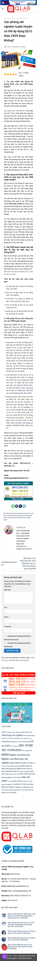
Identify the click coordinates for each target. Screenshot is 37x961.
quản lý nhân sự (13, 774)
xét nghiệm (16, 787)
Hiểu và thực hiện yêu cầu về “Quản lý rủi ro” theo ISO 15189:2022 (21, 939)
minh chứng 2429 (27, 750)
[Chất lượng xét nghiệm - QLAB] (18, 8)
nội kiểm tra (31, 763)
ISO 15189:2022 (11, 750)
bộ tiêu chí (19, 732)
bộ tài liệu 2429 (27, 732)
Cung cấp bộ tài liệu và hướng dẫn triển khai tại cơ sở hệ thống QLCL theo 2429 (19, 390)
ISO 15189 (26, 745)
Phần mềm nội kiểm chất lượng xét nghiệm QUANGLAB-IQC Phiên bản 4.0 (19, 425)
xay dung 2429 (11, 517)
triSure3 (9, 781)
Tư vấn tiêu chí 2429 (21, 18)
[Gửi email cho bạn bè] (20, 506)
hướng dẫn (5, 742)
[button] (3, 8)
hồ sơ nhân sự (14, 746)
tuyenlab (23, 47)
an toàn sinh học (10, 732)
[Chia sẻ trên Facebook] (16, 506)
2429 (3, 732)
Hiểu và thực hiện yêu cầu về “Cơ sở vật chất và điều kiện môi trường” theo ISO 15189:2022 (21, 924)
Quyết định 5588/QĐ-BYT (17, 129)
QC (18, 771)
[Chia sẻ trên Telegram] (24, 506)
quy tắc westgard (24, 771)
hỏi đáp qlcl (27, 741)
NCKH (5, 754)
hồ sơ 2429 (24, 515)
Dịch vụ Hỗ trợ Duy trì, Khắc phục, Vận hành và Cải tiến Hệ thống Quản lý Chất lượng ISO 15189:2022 (21, 916)
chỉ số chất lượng (29, 735)
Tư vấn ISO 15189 (19, 784)
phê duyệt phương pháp (14, 766)
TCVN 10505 (23, 774)
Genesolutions (16, 738)
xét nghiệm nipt (26, 787)
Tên (6, 607)
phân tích (4, 766)
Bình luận (7, 590)
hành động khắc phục (26, 738)
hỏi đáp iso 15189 (16, 742)
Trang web (7, 626)
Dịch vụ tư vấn (9, 18)
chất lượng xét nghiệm (12, 735)
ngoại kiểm (15, 763)
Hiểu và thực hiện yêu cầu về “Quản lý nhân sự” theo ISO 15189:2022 (21, 932)
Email (6, 617)
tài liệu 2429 (16, 781)
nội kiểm (23, 763)
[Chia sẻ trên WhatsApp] (13, 506)
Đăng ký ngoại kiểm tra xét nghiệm (19, 790)
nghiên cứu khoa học (20, 755)
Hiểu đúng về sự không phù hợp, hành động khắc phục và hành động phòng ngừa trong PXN (27, 563)
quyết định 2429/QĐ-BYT (16, 111)
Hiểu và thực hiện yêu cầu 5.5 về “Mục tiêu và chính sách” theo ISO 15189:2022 (20, 947)
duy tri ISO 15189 (7, 738)
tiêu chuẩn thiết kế (16, 777)
